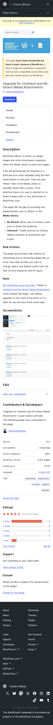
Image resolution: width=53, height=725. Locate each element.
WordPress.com (12, 658)
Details (9, 110)
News (6, 615)
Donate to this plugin (13, 592)
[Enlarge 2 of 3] (46, 319)
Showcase (33, 610)
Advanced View (11, 498)
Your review (9, 546)
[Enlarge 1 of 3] (21, 319)
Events (31, 639)
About (6, 610)
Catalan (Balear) (17, 686)
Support (10, 139)
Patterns (32, 625)
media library (43, 479)
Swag (32, 649)
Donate (33, 644)
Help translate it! (26, 23)
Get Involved (35, 634)
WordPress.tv (11, 649)
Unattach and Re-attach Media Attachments (26, 289)
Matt (7, 663)
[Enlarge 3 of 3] (46, 333)
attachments (30, 479)
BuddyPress (10, 673)
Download (10, 99)
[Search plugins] (33, 32)
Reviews (10, 117)
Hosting (7, 620)
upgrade (45, 490)
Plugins (31, 620)
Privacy (7, 625)
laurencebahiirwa (15, 91)
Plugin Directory (10, 13)
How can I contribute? (14, 394)
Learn (6, 634)
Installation (11, 125)
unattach (45, 484)
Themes (32, 615)
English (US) (44, 472)
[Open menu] (48, 4)
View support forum (13, 567)
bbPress (8, 668)
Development (13, 132)
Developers (9, 644)
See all (46, 546)
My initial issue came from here (19, 285)
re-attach (36, 484)
